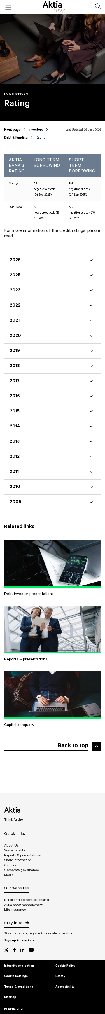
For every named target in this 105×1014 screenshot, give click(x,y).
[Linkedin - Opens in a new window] (22, 950)
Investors (36, 130)
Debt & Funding (16, 137)
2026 (15, 260)
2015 (15, 411)
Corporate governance (21, 870)
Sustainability (14, 850)
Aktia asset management (23, 905)
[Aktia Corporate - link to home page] (54, 7)
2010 (15, 486)
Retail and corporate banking (26, 900)
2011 (14, 471)
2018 (15, 365)
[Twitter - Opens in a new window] (6, 950)
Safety (60, 976)
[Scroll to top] (96, 746)
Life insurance (15, 910)
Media (9, 875)
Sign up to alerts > (19, 940)
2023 (15, 290)
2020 (15, 335)
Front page (12, 130)
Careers (10, 865)
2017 (15, 381)
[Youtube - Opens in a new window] (31, 950)
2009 (15, 501)
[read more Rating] (52, 564)
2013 (15, 441)
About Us (11, 846)
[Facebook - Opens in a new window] (14, 950)
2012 (15, 456)
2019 (15, 350)
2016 (15, 396)
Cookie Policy (65, 966)
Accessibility (64, 987)
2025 (15, 275)
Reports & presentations (22, 855)
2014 (15, 426)
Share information (18, 860)
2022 (15, 305)
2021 (15, 320)
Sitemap (10, 997)
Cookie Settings (16, 976)
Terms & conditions (18, 987)
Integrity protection (19, 966)
